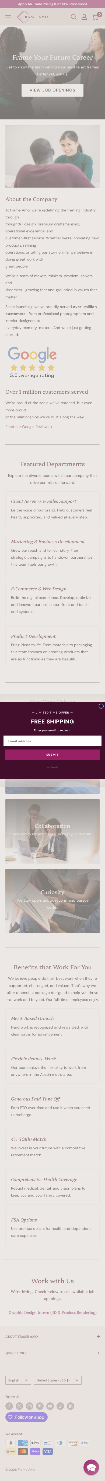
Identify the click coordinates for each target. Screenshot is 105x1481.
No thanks (53, 766)
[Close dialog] (101, 706)
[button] (91, 1467)
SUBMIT (52, 754)
